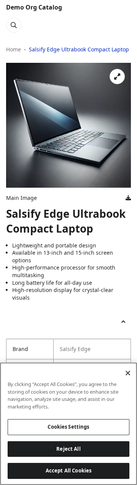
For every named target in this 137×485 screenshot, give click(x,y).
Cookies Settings (68, 426)
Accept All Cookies (68, 470)
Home (13, 49)
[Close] (127, 373)
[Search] (13, 25)
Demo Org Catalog (34, 7)
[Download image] (128, 198)
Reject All (68, 448)
